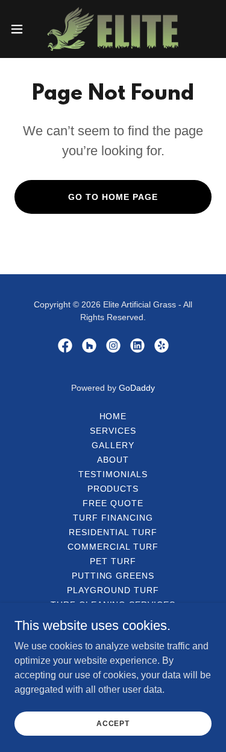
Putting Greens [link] (113, 575)
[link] (112, 29)
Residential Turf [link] (113, 532)
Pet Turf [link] (113, 561)
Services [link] (113, 430)
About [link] (113, 459)
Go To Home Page (113, 197)
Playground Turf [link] (113, 590)
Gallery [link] (113, 445)
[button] (21, 29)
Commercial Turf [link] (113, 546)
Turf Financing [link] (113, 517)
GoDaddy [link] (137, 388)
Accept (113, 723)
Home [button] (113, 416)
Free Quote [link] (113, 503)
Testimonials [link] (113, 474)
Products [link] (113, 488)
